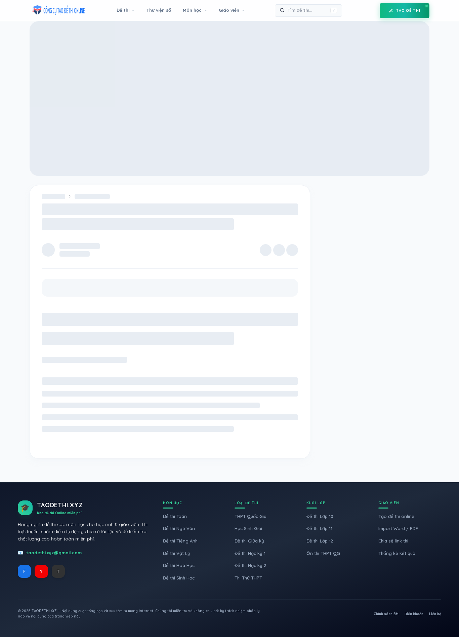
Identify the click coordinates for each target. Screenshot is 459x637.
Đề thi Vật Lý (176, 553)
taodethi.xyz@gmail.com (54, 552)
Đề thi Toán (175, 516)
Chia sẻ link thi (393, 541)
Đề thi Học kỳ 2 (250, 565)
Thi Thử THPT (248, 577)
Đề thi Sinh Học (179, 577)
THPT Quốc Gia (250, 516)
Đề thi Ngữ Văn (179, 528)
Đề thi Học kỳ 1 (250, 553)
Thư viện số (159, 10)
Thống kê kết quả (396, 553)
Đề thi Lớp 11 (319, 528)
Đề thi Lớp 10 (319, 516)
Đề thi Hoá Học (179, 565)
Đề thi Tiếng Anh (180, 541)
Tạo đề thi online (396, 516)
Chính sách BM (386, 614)
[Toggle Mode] (369, 10)
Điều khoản (414, 614)
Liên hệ (435, 614)
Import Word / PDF (398, 528)
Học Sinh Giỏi (248, 528)
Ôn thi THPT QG (323, 553)
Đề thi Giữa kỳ (249, 541)
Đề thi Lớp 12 (319, 541)
